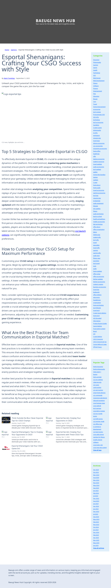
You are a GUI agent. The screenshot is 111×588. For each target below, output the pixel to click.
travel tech (96, 310)
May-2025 (96, 543)
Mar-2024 (96, 480)
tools (94, 266)
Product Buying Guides (100, 323)
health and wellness (99, 219)
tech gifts (96, 240)
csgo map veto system (100, 448)
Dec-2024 (96, 532)
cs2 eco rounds (97, 414)
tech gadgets (97, 169)
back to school (97, 216)
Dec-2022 (96, 498)
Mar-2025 (96, 540)
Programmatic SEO (99, 115)
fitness (95, 211)
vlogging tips (97, 138)
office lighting (97, 295)
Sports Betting (97, 326)
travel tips (96, 290)
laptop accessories (98, 159)
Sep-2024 (96, 517)
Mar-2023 (96, 475)
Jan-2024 (96, 530)
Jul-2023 (95, 514)
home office (96, 151)
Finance (95, 88)
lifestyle (95, 206)
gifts (94, 156)
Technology (96, 73)
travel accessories (98, 190)
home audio (96, 188)
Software (96, 86)
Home (7, 50)
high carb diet (97, 377)
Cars (94, 101)
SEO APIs (96, 117)
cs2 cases (96, 385)
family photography (99, 369)
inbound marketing (99, 401)
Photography (97, 62)
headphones (97, 300)
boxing (95, 374)
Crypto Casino (97, 128)
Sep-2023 (96, 488)
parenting (96, 261)
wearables (96, 245)
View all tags (97, 450)
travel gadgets (97, 164)
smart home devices (99, 393)
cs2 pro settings (98, 380)
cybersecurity (97, 382)
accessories (96, 109)
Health (95, 70)
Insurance (96, 60)
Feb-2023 (96, 522)
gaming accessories (99, 193)
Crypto (95, 182)
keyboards (96, 292)
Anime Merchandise (99, 175)
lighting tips (96, 235)
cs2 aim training (98, 390)
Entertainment (97, 91)
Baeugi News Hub (55, 20)
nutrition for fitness (99, 437)
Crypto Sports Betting (99, 313)
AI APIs (95, 133)
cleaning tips (97, 198)
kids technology (98, 224)
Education (96, 96)
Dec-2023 (96, 511)
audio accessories (98, 167)
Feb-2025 (96, 535)
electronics (96, 297)
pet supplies (96, 209)
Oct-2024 (96, 527)
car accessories (98, 146)
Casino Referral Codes (100, 344)
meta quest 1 (97, 372)
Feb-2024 (96, 493)
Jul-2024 (95, 496)
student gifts (97, 237)
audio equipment (98, 203)
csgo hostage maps (99, 403)
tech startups (97, 408)
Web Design (96, 78)
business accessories (99, 287)
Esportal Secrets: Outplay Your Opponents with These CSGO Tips (70, 433)
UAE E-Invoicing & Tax (99, 342)
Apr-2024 (96, 506)
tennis (95, 416)
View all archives (98, 548)
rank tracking (97, 387)
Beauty (95, 99)
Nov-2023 (96, 525)
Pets (94, 94)
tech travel (96, 263)
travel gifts (96, 248)
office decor (96, 227)
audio (95, 269)
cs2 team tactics (98, 432)
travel (95, 243)
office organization (98, 229)
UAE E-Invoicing (98, 339)
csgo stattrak (97, 406)
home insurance (98, 367)
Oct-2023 (96, 472)
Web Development (98, 81)
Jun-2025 (96, 545)
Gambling (96, 125)
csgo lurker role (98, 445)
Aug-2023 (96, 501)
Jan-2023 (96, 491)
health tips (96, 154)
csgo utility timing (98, 434)
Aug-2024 (96, 478)
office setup (96, 274)
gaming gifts (97, 253)
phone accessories (98, 143)
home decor (96, 185)
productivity (96, 201)
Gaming (14, 50)
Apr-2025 (96, 538)
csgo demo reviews (99, 411)
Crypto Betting (97, 337)
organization (97, 303)
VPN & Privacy (97, 347)
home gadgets (97, 271)
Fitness (95, 83)
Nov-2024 (96, 483)
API (94, 334)
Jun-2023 (96, 509)
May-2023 (96, 519)
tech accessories (98, 122)
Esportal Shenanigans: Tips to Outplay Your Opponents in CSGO (27, 433)
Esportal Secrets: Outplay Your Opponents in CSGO (68, 419)
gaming (95, 250)
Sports (95, 68)
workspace (96, 135)
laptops (95, 177)
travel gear (96, 141)
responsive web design (100, 398)
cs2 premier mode (98, 421)
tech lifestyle (97, 308)
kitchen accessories (99, 282)
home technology (98, 305)
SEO (94, 75)
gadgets (95, 180)
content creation (98, 284)
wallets (95, 172)
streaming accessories (100, 149)
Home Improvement (99, 107)
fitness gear (96, 258)
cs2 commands (97, 395)
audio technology (98, 214)
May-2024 (96, 485)
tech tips (95, 196)
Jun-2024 (96, 504)
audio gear (96, 256)
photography (97, 130)
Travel (95, 104)
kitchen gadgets (98, 279)
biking (95, 232)
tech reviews (97, 112)
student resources (98, 162)
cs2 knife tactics (98, 419)
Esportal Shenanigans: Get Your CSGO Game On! (27, 447)
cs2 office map (97, 424)
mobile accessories (99, 222)
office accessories (98, 276)
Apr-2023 (96, 470)
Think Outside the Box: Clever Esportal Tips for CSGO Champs (27, 419)
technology (96, 120)
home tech (96, 316)
